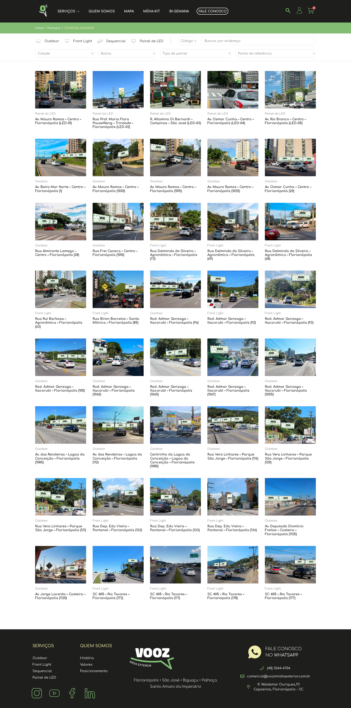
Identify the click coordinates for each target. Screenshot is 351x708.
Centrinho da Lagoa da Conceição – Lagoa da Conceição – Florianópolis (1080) (172, 460)
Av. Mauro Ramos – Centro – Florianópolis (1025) (230, 189)
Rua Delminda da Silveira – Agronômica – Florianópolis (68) (288, 255)
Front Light (158, 245)
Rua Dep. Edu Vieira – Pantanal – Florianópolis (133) (175, 528)
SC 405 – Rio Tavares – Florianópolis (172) (111, 596)
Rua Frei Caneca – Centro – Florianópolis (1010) (115, 253)
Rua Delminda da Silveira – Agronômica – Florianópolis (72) (173, 255)
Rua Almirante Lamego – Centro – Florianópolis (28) (57, 253)
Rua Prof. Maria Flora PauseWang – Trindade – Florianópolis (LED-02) (113, 123)
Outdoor (41, 181)
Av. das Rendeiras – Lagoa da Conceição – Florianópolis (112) (117, 458)
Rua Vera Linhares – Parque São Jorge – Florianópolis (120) (288, 458)
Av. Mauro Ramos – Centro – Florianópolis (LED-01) (58, 121)
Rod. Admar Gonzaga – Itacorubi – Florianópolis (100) (60, 388)
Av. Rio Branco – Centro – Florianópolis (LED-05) (285, 121)
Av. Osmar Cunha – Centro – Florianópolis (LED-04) (230, 121)
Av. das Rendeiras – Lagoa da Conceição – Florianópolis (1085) (59, 458)
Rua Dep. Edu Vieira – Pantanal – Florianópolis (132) (117, 528)
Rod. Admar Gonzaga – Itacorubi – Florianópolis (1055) (286, 390)
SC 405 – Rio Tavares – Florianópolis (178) (225, 596)
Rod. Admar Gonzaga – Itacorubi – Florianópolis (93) (289, 320)
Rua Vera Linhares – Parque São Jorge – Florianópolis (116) (232, 456)
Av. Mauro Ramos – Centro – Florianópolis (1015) (173, 189)
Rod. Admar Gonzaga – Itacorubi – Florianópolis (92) (231, 320)
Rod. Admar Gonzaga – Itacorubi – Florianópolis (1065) (171, 390)
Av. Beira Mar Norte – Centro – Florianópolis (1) (60, 189)
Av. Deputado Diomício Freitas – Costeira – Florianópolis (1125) (284, 530)
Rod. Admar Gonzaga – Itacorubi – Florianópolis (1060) (114, 390)
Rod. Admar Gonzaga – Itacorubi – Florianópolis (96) (174, 320)
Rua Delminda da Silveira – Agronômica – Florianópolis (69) (231, 255)
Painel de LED (45, 113)
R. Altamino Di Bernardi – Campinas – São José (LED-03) (175, 121)
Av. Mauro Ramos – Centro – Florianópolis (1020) (116, 189)
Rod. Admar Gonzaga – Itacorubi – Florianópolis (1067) (228, 390)
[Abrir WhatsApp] (341, 698)
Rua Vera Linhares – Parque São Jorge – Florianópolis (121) (60, 528)
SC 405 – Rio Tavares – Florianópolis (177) (283, 596)
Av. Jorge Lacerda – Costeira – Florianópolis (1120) (60, 596)
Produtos (54, 28)
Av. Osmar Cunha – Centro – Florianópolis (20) (288, 189)
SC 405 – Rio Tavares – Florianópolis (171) (168, 596)
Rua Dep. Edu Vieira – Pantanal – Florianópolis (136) (232, 528)
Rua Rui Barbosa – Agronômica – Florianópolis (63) (58, 322)
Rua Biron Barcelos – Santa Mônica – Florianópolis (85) (116, 320)
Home (39, 28)
